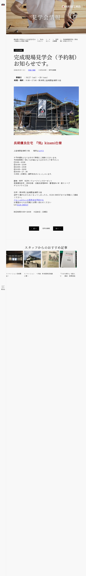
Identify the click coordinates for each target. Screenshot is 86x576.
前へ (35, 228)
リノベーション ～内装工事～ (32, 275)
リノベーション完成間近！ (13, 275)
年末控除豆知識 (47, 274)
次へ (57, 228)
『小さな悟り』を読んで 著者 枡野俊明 (67, 275)
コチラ (41, 151)
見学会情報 (46, 228)
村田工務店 (31, 70)
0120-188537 (22, 205)
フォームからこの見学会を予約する (29, 200)
